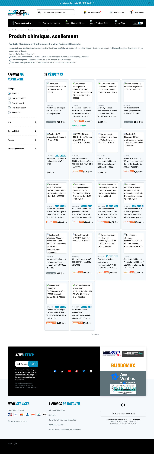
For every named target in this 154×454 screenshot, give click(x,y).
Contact (52, 415)
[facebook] (54, 371)
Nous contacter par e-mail (123, 413)
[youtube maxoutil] (69, 371)
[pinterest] (76, 371)
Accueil (10, 30)
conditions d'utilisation (26, 377)
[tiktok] (90, 371)
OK (33, 364)
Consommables (20, 30)
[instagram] (62, 371)
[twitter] (83, 371)
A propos (64, 403)
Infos (18, 403)
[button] (93, 12)
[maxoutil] (112, 353)
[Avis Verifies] (123, 378)
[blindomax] (123, 365)
